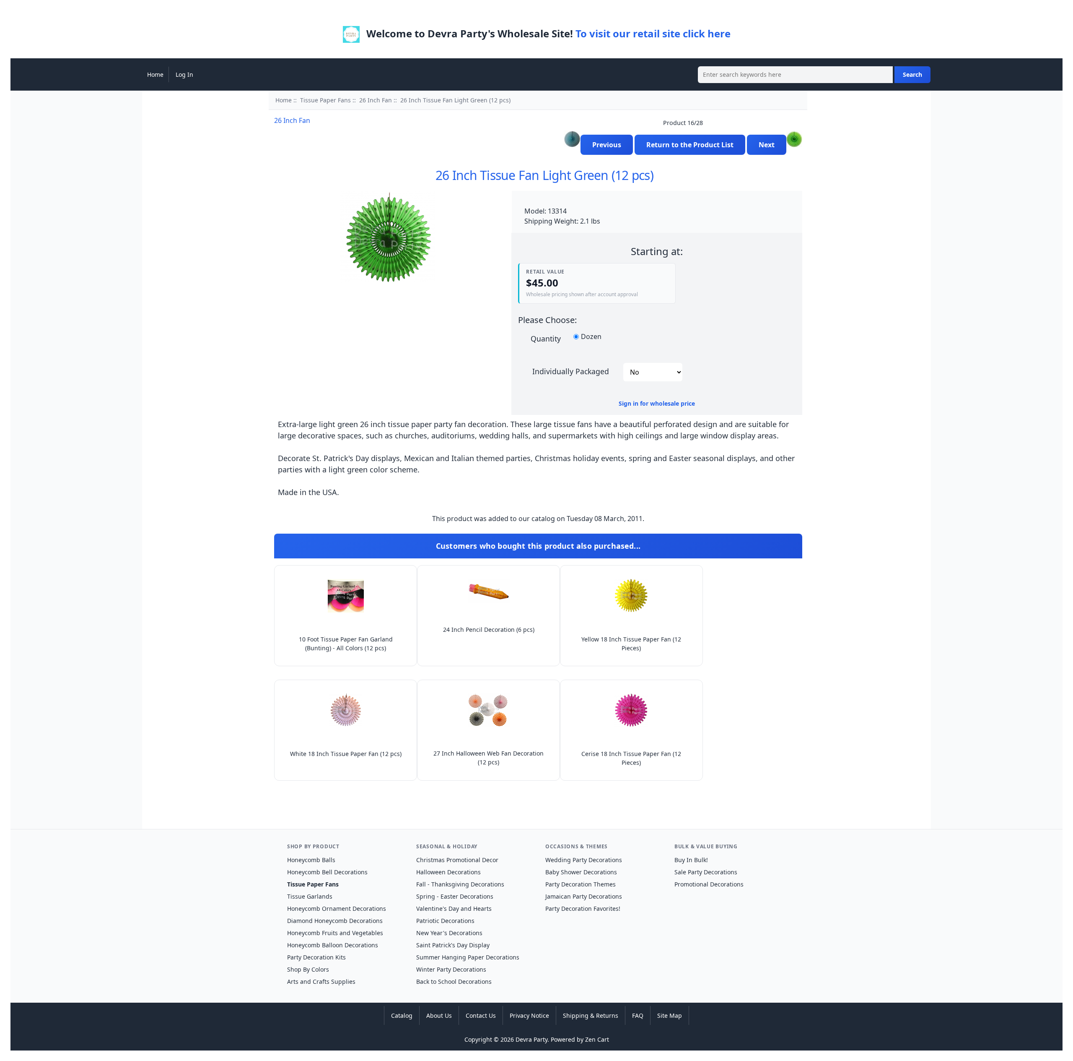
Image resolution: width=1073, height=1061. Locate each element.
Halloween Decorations (448, 872)
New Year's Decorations (449, 933)
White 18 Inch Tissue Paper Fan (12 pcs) (346, 754)
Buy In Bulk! (691, 860)
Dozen (591, 337)
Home (155, 74)
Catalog (401, 1015)
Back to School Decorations (454, 981)
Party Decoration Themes (580, 884)
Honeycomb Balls (311, 860)
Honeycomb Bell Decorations (327, 872)
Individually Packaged (570, 371)
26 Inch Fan (375, 100)
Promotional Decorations (709, 884)
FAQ (637, 1015)
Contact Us (481, 1015)
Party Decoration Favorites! (582, 908)
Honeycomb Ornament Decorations (336, 908)
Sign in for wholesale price (657, 403)
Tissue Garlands (309, 896)
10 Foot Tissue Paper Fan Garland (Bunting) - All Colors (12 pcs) (346, 643)
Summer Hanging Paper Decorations (467, 957)
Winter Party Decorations (451, 969)
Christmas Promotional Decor (457, 860)
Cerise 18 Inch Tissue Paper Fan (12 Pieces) (631, 758)
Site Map (669, 1015)
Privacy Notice (529, 1015)
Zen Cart (597, 1039)
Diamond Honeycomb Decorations (335, 921)
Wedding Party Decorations (583, 860)
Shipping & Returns (590, 1015)
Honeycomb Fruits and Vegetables (335, 933)
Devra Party (531, 1039)
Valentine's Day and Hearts (454, 908)
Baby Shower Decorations (581, 872)
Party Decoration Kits (316, 957)
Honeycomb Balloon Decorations (332, 945)
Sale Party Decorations (705, 872)
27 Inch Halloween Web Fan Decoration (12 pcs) (488, 757)
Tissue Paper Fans (325, 100)
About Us (439, 1015)
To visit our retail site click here (653, 33)
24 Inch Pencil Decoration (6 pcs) (488, 629)
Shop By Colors (308, 969)
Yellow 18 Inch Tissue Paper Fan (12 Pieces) (631, 643)
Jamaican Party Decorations (583, 896)
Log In (184, 74)
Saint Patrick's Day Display (453, 945)
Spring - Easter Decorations (454, 896)
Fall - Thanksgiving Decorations (460, 884)
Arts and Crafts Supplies (321, 981)
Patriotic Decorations (445, 921)
